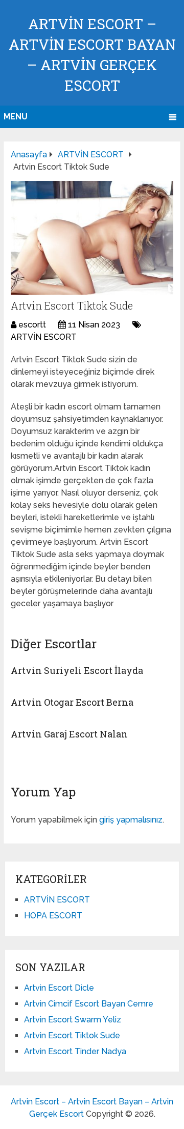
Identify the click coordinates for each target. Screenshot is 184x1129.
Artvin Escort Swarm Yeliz (72, 1019)
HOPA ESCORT (53, 915)
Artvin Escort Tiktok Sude (72, 1035)
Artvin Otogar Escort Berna (72, 702)
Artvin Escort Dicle (59, 988)
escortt (32, 325)
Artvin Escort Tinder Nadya (75, 1051)
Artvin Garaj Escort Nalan (69, 734)
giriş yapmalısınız (131, 820)
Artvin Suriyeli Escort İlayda (77, 670)
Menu (16, 116)
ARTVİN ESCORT (44, 337)
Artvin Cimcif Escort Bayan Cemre (88, 1004)
